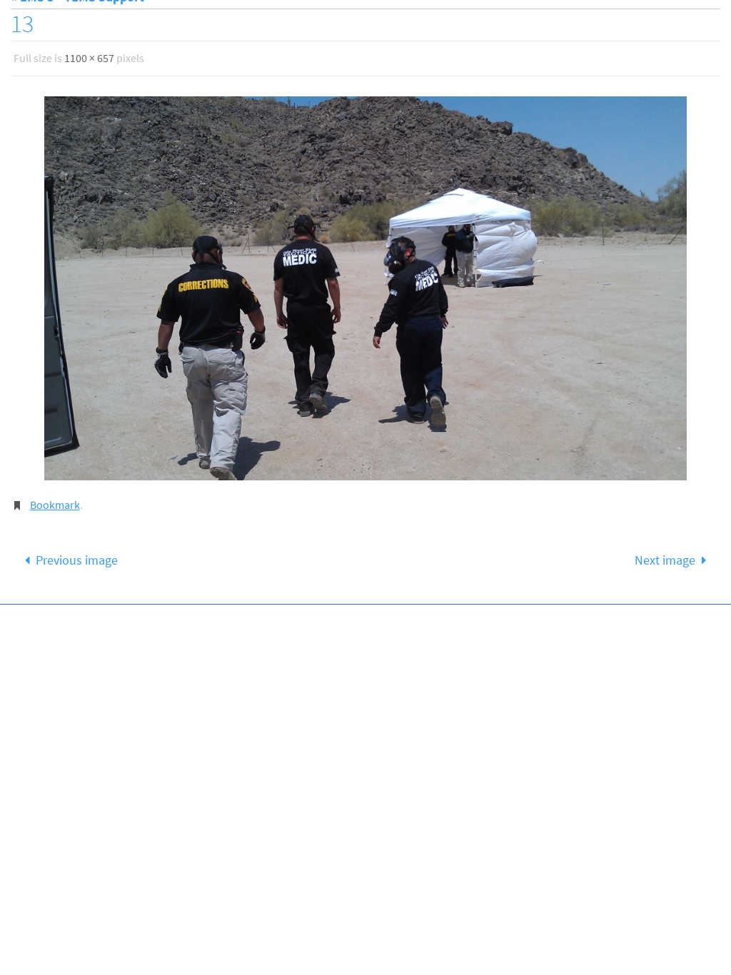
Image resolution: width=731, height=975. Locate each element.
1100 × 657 (89, 56)
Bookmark (55, 499)
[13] (365, 284)
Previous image (77, 552)
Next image (665, 552)
